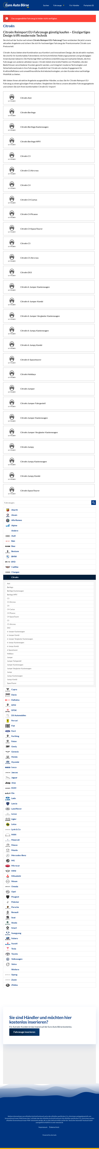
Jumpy (9, 672)
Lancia (14, 803)
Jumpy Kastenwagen (15, 676)
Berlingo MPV (12, 595)
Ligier (13, 819)
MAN (13, 834)
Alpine (14, 525)
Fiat (13, 725)
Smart (14, 928)
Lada (13, 798)
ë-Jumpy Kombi (13, 646)
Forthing (15, 736)
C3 (8, 598)
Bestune (15, 551)
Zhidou (14, 985)
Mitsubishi (16, 876)
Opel (13, 891)
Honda (14, 756)
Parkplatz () (89, 5)
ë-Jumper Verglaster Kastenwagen (20, 639)
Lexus (14, 814)
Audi (13, 535)
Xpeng (14, 974)
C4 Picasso (11, 613)
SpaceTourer (11, 683)
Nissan (14, 881)
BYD (13, 561)
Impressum (43, 1127)
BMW (14, 556)
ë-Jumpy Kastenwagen (15, 643)
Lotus (13, 824)
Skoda (14, 922)
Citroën (14, 577)
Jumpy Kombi (12, 679)
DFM (13, 705)
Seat (13, 917)
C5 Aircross (11, 624)
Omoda (14, 886)
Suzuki (14, 943)
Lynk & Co (15, 829)
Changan (15, 572)
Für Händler (74, 5)
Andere (14, 530)
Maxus (14, 845)
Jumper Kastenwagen (15, 665)
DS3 (8, 628)
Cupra (14, 689)
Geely (14, 746)
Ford (13, 731)
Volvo (14, 964)
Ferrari (14, 720)
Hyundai (15, 762)
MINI (13, 870)
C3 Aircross (11, 602)
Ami (8, 584)
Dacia (13, 694)
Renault (14, 912)
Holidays (10, 654)
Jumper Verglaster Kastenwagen (19, 669)
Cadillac (15, 567)
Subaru (14, 938)
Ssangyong (16, 933)
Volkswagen (16, 959)
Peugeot (15, 896)
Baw (13, 546)
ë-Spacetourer (12, 650)
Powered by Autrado (49, 1135)
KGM (13, 788)
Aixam (14, 515)
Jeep (13, 782)
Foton (14, 741)
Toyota (14, 954)
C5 (8, 620)
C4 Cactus (11, 609)
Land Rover (16, 808)
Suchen (46, 5)
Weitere (15, 969)
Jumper (10, 657)
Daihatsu (15, 700)
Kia (12, 793)
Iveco (13, 767)
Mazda (14, 850)
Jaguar (14, 777)
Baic (13, 541)
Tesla (13, 948)
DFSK (14, 710)
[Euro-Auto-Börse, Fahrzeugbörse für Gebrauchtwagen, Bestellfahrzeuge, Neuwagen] (16, 5)
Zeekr (14, 979)
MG (13, 860)
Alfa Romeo (16, 520)
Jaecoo (14, 772)
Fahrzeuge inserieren (24, 1030)
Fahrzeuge (57, 5)
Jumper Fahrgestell (14, 661)
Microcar (15, 865)
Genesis (15, 751)
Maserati (15, 840)
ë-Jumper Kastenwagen (16, 632)
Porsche (15, 907)
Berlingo (10, 587)
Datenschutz (54, 1127)
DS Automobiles (18, 715)
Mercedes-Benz (18, 855)
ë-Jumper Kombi (13, 635)
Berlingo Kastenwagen (15, 591)
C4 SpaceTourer (13, 617)
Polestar (15, 902)
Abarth (14, 510)
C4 (8, 606)
